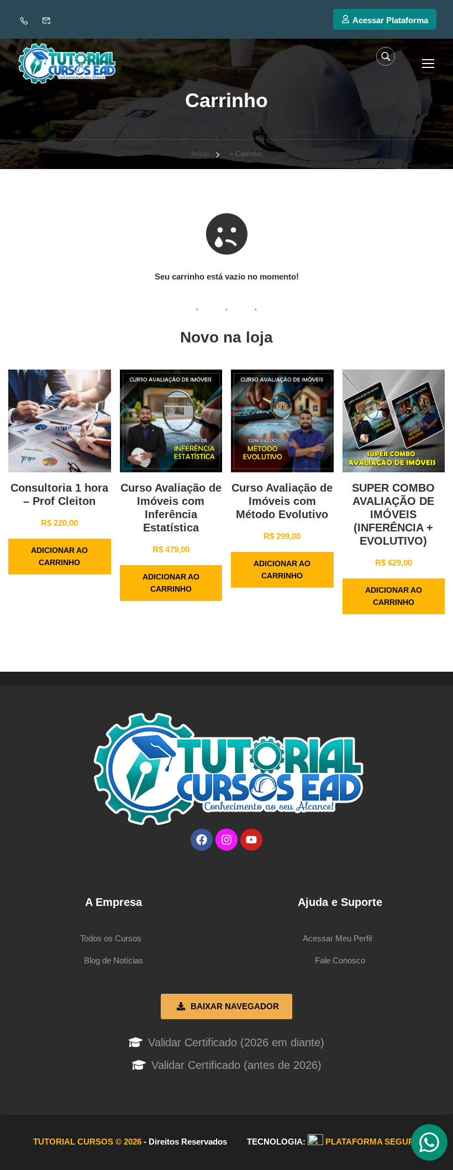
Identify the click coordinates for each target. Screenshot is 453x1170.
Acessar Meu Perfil (337, 938)
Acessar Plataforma (390, 20)
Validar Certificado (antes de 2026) (236, 1065)
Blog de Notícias (113, 960)
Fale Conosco (340, 960)
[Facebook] (202, 840)
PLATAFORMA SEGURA (372, 1141)
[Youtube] (251, 840)
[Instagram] (226, 840)
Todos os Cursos (110, 938)
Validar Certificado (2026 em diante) (236, 1042)
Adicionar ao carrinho (59, 556)
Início (200, 154)
